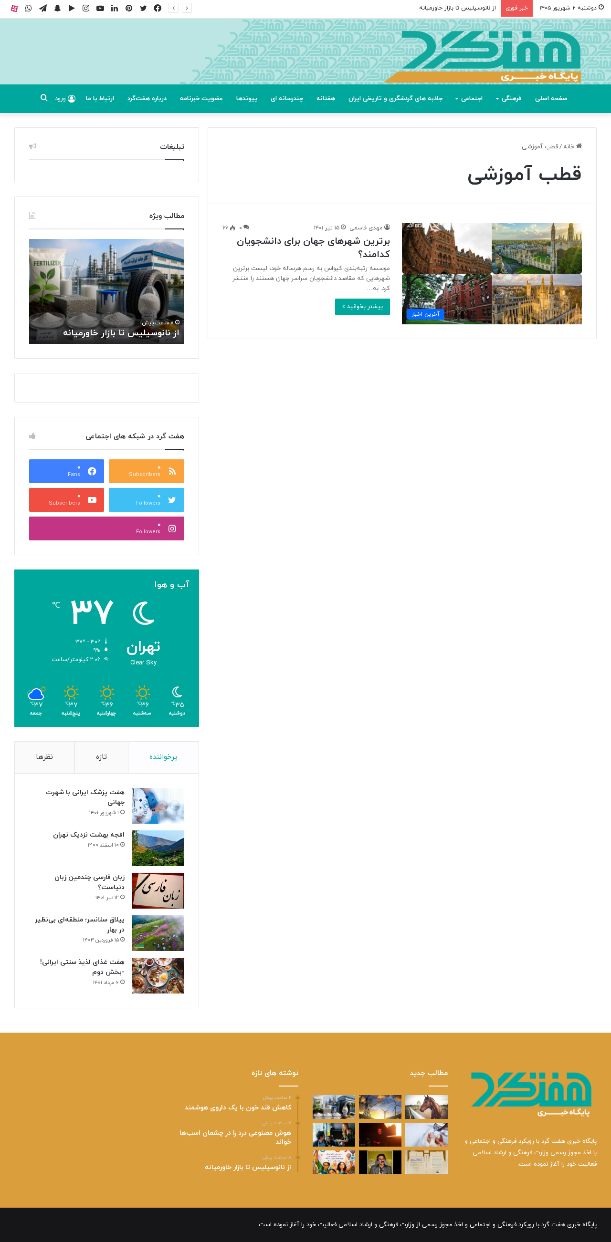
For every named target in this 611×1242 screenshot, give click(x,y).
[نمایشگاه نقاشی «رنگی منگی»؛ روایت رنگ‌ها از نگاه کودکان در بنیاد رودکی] (334, 1162)
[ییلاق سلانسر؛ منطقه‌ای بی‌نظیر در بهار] (158, 933)
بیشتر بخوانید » (362, 306)
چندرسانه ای (287, 98)
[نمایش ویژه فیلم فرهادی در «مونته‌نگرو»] (334, 1135)
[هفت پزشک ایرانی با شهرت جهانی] (158, 806)
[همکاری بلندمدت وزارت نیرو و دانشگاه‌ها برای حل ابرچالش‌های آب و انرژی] (380, 1107)
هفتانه (325, 98)
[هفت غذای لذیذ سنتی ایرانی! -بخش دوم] (158, 976)
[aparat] (14, 8)
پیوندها (246, 98)
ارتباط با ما (100, 98)
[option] (106, 291)
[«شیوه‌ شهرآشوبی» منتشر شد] (426, 1162)
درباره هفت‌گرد (147, 98)
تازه (101, 757)
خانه (569, 147)
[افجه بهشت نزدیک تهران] (158, 848)
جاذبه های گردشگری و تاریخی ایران (395, 98)
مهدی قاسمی (366, 228)
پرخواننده (163, 757)
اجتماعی (472, 98)
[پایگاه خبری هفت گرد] (305, 62)
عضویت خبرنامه (201, 98)
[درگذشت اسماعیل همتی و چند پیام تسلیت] (380, 1162)
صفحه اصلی (551, 98)
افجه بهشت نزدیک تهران (89, 834)
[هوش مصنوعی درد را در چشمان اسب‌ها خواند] (426, 1107)
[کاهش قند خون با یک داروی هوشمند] (426, 1135)
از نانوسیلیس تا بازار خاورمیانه (457, 8)
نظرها (44, 757)
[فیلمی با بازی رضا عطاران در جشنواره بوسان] (380, 1135)
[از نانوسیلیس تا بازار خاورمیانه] (334, 1107)
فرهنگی (511, 98)
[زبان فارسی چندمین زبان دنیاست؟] (158, 891)
